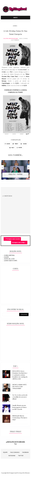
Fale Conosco (14, 452)
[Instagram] (12, 3)
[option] (15, 171)
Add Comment (15, 40)
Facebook (25, 452)
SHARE (8, 143)
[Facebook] (18, 3)
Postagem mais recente (13, 239)
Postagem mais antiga (18, 242)
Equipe (5, 452)
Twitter (20, 455)
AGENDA (15, 25)
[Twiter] (15, 3)
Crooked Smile (22, 69)
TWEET (16, 143)
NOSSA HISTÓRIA (9, 255)
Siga (15, 444)
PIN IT (12, 147)
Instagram (11, 455)
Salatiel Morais (8, 38)
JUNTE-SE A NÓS (9, 259)
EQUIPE (6, 257)
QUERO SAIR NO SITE (10, 260)
